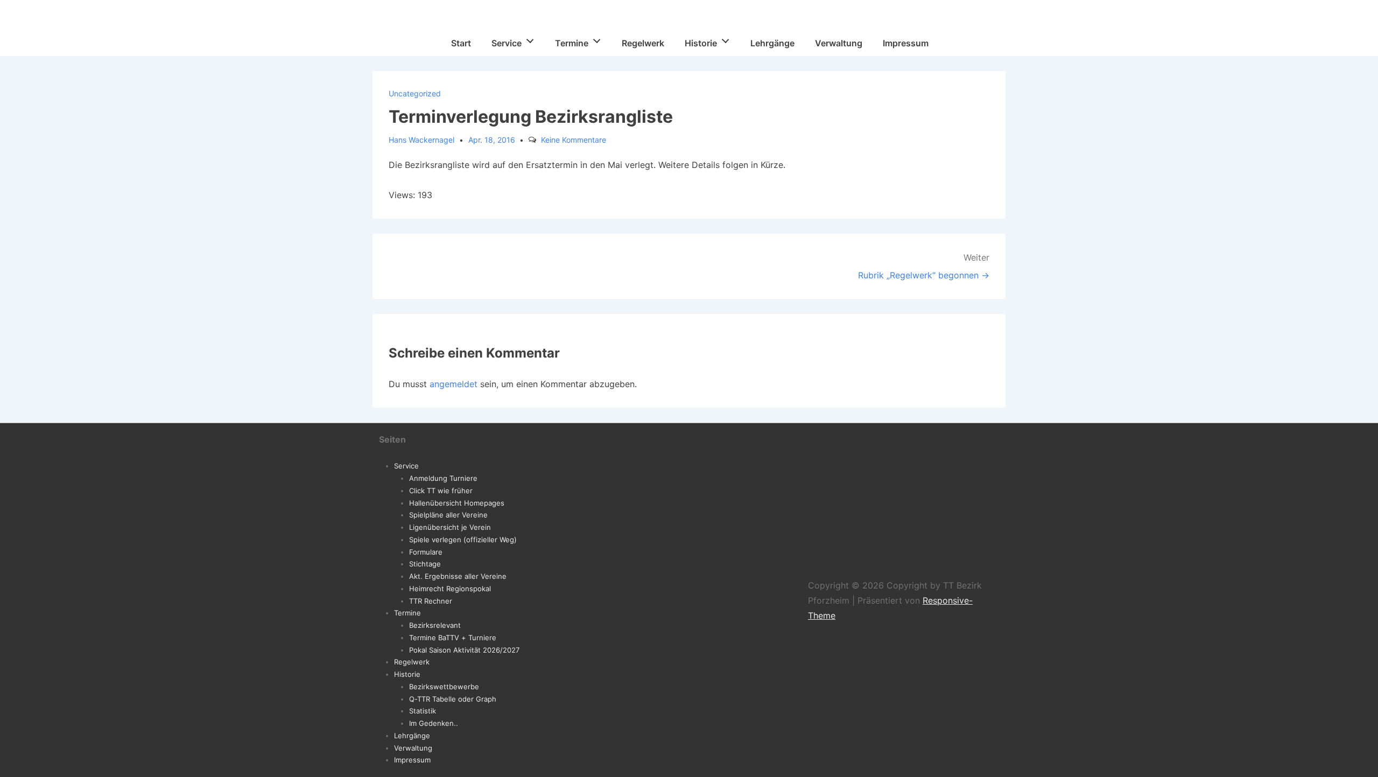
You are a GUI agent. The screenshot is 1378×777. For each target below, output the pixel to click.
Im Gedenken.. (433, 723)
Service (506, 43)
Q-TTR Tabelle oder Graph (452, 699)
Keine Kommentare (573, 139)
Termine (571, 43)
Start (461, 43)
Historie (701, 43)
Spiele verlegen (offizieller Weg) (463, 539)
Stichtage (425, 563)
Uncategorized (415, 93)
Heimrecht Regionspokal (450, 588)
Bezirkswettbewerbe (444, 686)
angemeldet (453, 384)
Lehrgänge (772, 43)
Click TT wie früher (441, 490)
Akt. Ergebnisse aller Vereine (458, 576)
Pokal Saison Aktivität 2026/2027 (464, 650)
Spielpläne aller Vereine (448, 514)
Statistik (422, 710)
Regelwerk (643, 43)
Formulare (425, 552)
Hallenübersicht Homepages (456, 503)
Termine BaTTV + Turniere (452, 637)
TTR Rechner (430, 601)
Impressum (906, 43)
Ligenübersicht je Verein (450, 527)
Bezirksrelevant (435, 625)
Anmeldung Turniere (443, 478)
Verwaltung (838, 43)
